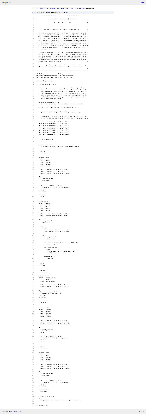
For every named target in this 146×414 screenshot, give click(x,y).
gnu (33, 8)
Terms (19, 411)
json (143, 411)
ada (81, 8)
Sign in (142, 2)
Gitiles (10, 411)
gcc (37, 8)
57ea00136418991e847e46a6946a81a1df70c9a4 (56, 8)
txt (139, 411)
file (66, 12)
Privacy (15, 411)
